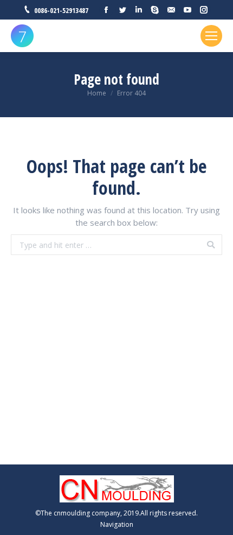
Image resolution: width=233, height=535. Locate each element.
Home (96, 93)
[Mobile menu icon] (211, 36)
